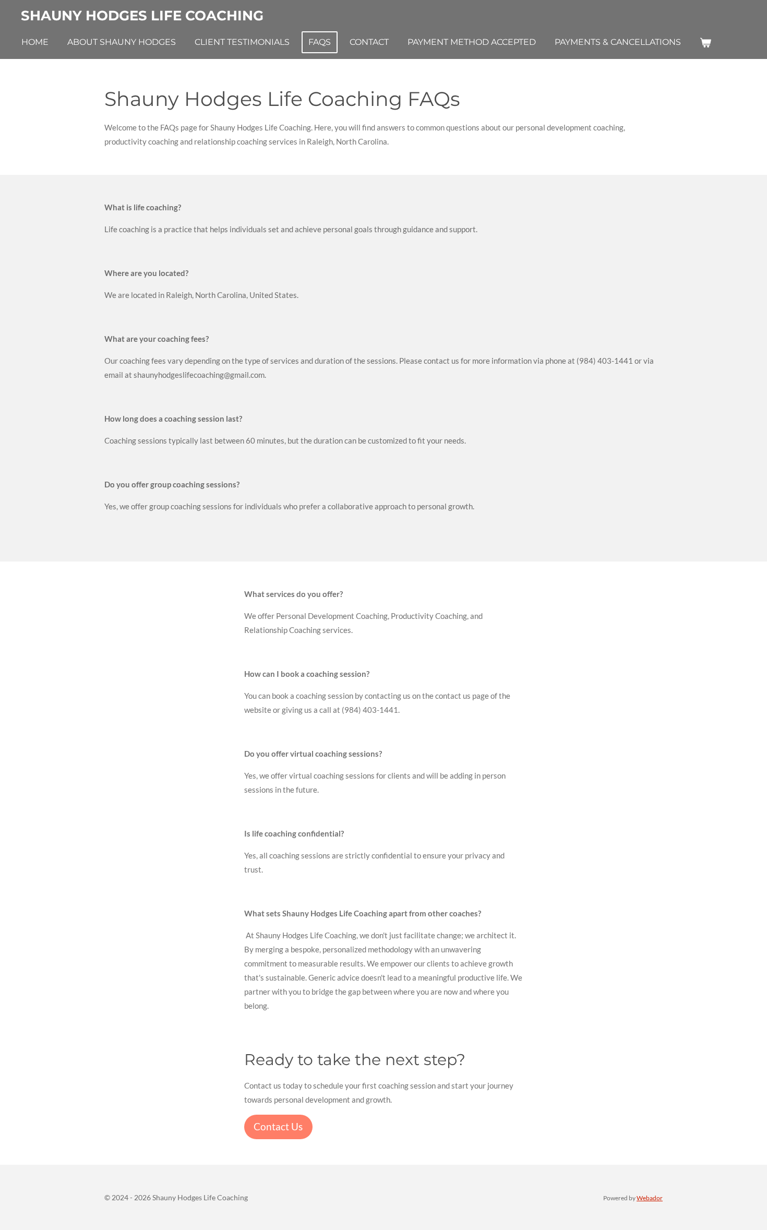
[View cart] (705, 42)
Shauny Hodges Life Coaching (142, 15)
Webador (650, 1197)
